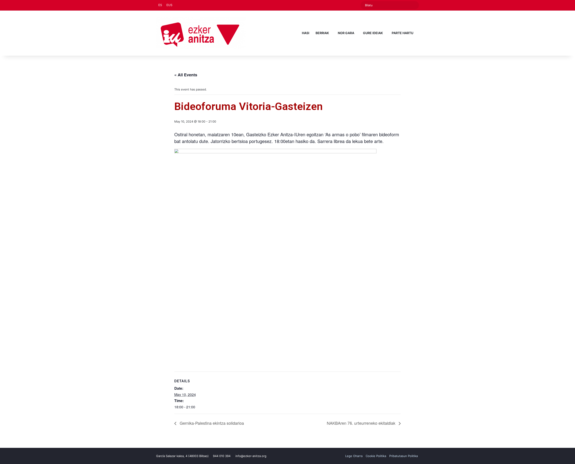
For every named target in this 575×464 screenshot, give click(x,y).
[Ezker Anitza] (201, 33)
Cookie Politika (376, 456)
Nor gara (346, 33)
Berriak (322, 33)
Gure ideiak (373, 33)
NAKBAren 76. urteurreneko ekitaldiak (361, 423)
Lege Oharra (354, 456)
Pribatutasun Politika (403, 456)
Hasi (305, 33)
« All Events (185, 75)
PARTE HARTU (402, 33)
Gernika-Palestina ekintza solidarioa (211, 423)
